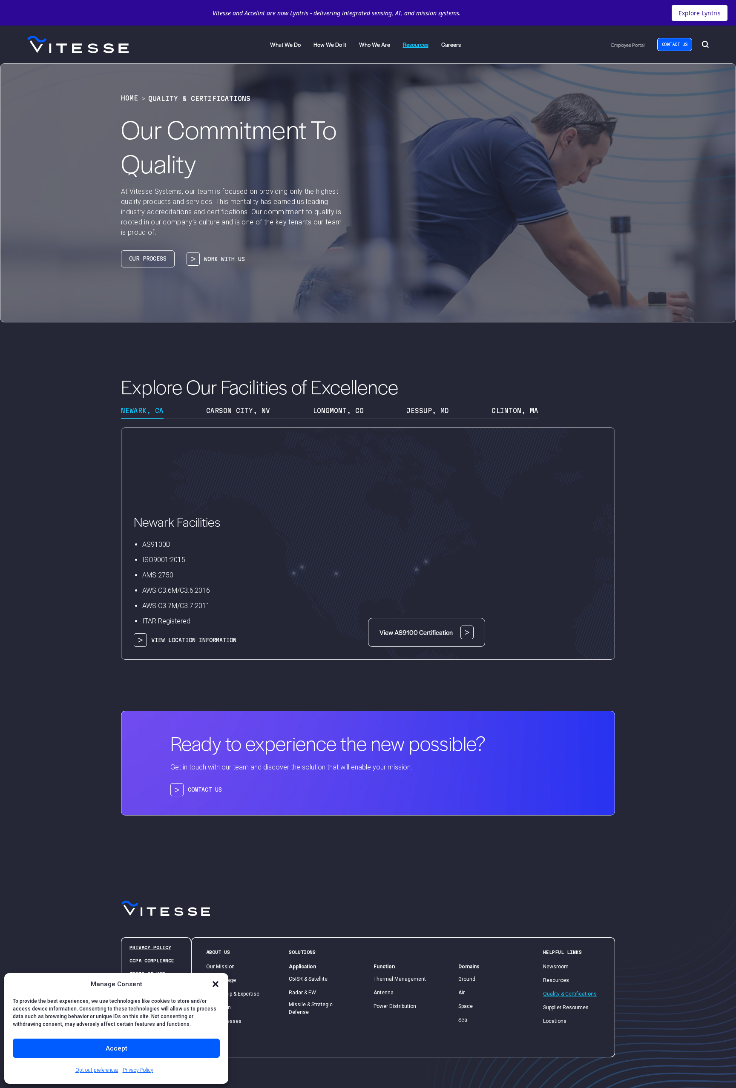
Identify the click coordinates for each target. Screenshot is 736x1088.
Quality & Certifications (570, 994)
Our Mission (220, 967)
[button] (215, 984)
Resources (556, 980)
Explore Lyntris (699, 13)
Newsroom (556, 967)
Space (465, 1006)
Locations (554, 1021)
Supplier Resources (566, 1007)
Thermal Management (400, 979)
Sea (462, 1020)
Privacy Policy (138, 1070)
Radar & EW (302, 993)
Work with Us (224, 259)
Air (461, 993)
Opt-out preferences (96, 1070)
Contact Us (674, 44)
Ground (466, 979)
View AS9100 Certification (416, 632)
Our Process (148, 258)
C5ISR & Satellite (308, 979)
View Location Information (193, 640)
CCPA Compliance (151, 961)
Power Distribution (395, 1006)
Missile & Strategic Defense (311, 1008)
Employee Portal (627, 44)
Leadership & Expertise (232, 994)
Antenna (384, 993)
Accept (116, 1048)
